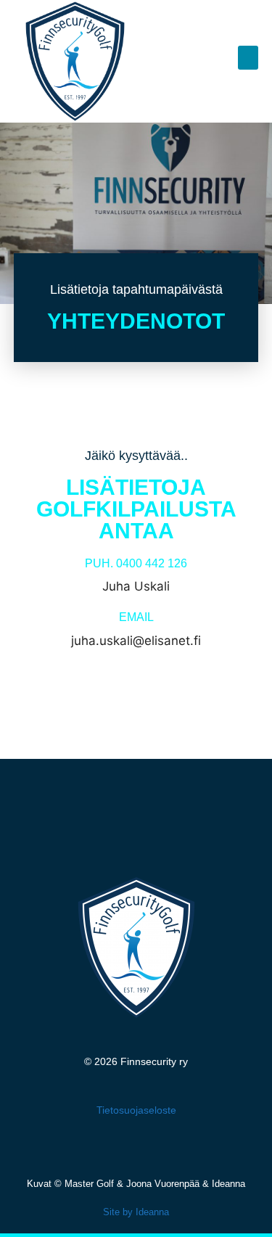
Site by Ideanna (136, 1212)
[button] (248, 58)
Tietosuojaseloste (136, 1110)
